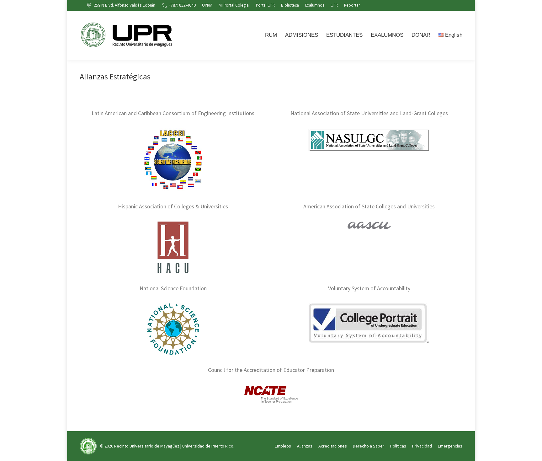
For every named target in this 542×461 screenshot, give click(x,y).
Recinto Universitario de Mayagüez (146, 446)
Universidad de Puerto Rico (207, 446)
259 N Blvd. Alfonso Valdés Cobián (124, 5)
